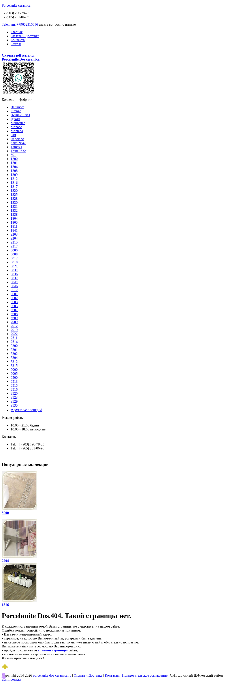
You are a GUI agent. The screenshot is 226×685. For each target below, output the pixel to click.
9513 (14, 381)
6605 (14, 306)
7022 (14, 334)
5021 (14, 266)
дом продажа (11, 679)
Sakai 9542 (18, 143)
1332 (14, 210)
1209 (14, 175)
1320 (14, 190)
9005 (14, 373)
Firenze (16, 111)
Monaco (16, 127)
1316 (14, 183)
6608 (14, 314)
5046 (14, 286)
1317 (14, 186)
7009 (14, 322)
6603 (14, 302)
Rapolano (17, 139)
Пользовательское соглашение (145, 675)
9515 (14, 385)
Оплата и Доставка (25, 36)
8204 (14, 358)
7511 (14, 338)
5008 (14, 254)
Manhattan (18, 123)
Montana (17, 131)
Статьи (16, 44)
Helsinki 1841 (20, 115)
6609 (14, 318)
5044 (14, 282)
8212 (14, 361)
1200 (14, 159)
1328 (14, 198)
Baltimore (17, 107)
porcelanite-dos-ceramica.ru (52, 675)
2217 (14, 246)
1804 (14, 218)
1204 (14, 167)
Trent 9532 (18, 151)
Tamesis (16, 147)
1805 (14, 222)
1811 (14, 226)
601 (13, 155)
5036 (14, 274)
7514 (14, 342)
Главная (17, 32)
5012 (14, 258)
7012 (14, 326)
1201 (14, 163)
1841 (14, 230)
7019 (14, 330)
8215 (14, 365)
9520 (14, 393)
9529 (14, 401)
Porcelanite (16, 5)
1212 (14, 179)
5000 (14, 250)
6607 (14, 310)
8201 (14, 350)
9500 (14, 377)
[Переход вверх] (5, 668)
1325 (14, 194)
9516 (14, 389)
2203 (14, 234)
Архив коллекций (26, 409)
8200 (14, 346)
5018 (14, 262)
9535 (14, 405)
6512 (14, 290)
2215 (14, 242)
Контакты (18, 40)
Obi (13, 135)
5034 (14, 270)
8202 (14, 354)
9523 (14, 397)
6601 (14, 294)
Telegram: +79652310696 (20, 24)
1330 (14, 202)
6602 (14, 298)
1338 (14, 214)
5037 (14, 278)
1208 (14, 171)
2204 (14, 238)
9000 (14, 369)
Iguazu (15, 119)
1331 (14, 206)
